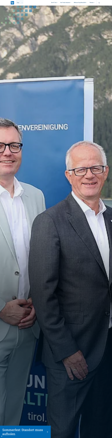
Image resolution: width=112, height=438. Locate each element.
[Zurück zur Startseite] (12, 2)
